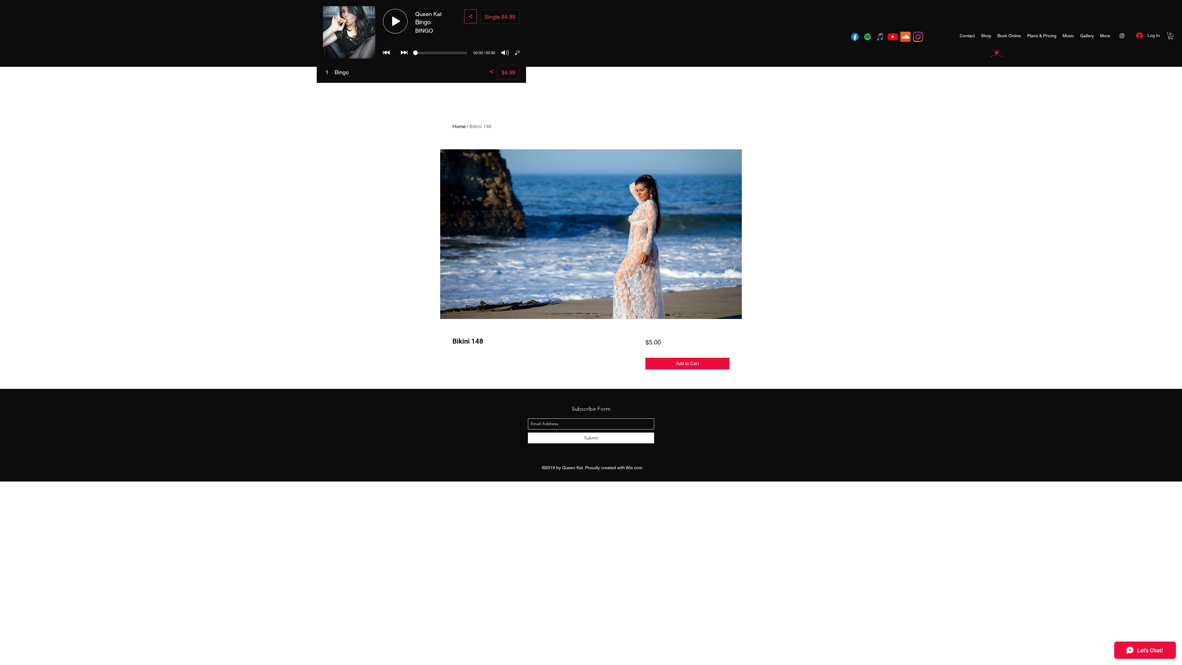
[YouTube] (893, 37)
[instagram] (918, 37)
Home (459, 126)
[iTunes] (880, 37)
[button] (1171, 36)
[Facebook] (855, 37)
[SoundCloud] (905, 37)
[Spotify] (867, 37)
